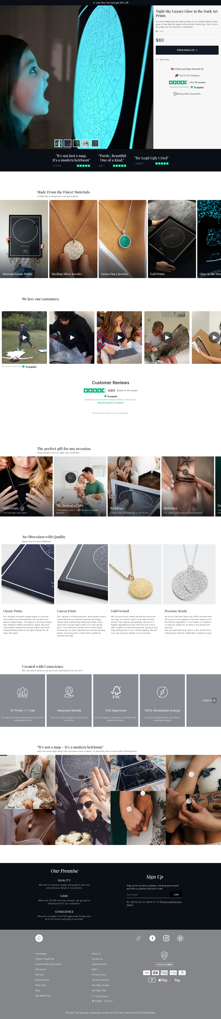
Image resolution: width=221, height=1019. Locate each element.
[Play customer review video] (24, 337)
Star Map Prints (43, 995)
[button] (187, 59)
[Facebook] (152, 938)
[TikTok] (138, 938)
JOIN (175, 894)
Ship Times (40, 985)
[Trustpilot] (197, 87)
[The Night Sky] (39, 938)
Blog (37, 990)
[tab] (58, 143)
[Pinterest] (180, 938)
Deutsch (108, 1001)
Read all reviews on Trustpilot (110, 402)
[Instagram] (166, 938)
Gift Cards (40, 969)
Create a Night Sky (44, 959)
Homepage (41, 953)
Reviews (39, 974)
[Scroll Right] (215, 239)
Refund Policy (42, 980)
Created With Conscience (48, 964)
